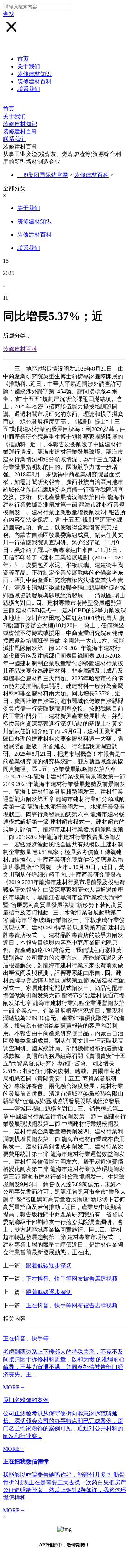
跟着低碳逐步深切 (49, 1265)
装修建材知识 (34, 74)
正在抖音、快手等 (26, 1338)
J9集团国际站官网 (45, 175)
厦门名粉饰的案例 (26, 1400)
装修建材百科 (34, 81)
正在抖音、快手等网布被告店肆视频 (72, 1279)
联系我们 (28, 89)
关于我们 (28, 66)
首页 (23, 59)
